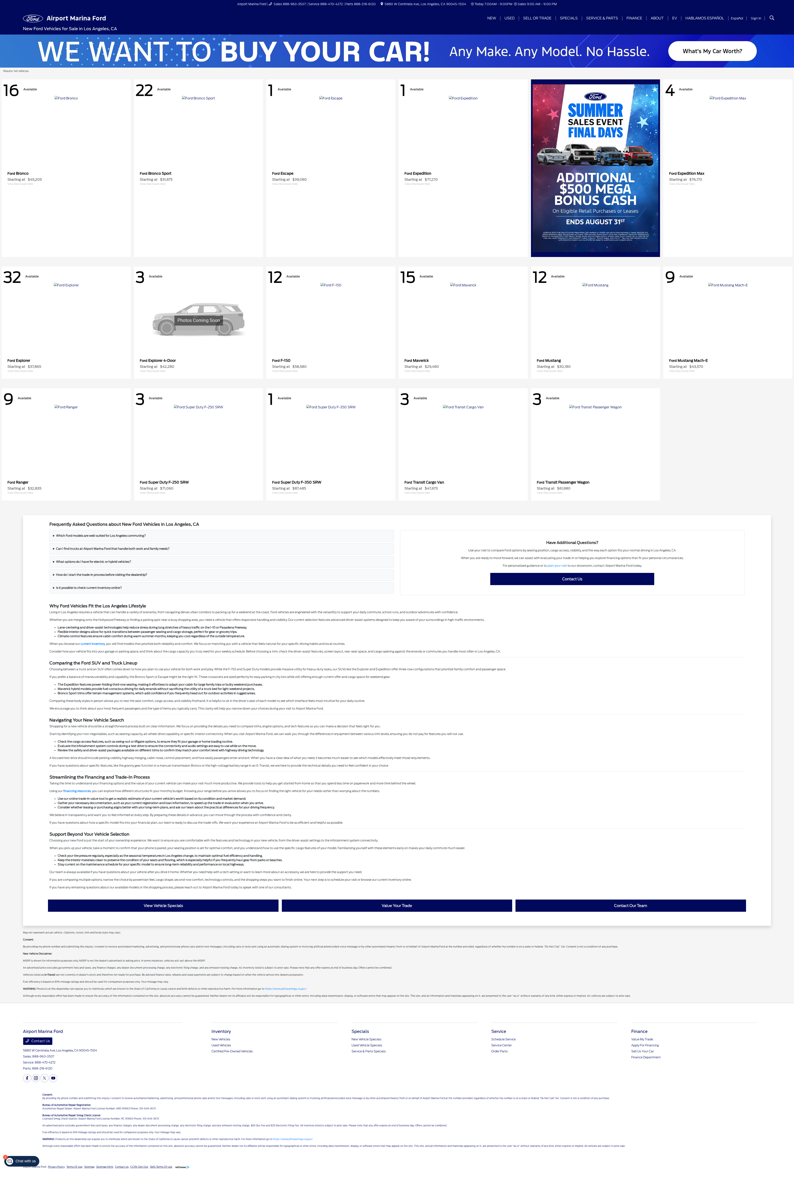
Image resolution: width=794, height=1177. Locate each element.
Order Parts (499, 1051)
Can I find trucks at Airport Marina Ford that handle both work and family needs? (113, 548)
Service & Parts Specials (369, 1051)
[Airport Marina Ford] (64, 18)
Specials (360, 1031)
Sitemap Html (104, 1166)
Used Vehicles (221, 1045)
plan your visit (557, 565)
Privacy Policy (56, 1166)
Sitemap (89, 1166)
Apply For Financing (645, 1045)
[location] (382, 4)
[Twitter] (44, 1078)
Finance (639, 1031)
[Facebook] (27, 1078)
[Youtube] (53, 1078)
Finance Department (646, 1057)
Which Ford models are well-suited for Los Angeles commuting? (101, 535)
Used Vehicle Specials (367, 1045)
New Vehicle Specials (366, 1039)
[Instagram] (36, 1078)
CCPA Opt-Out (139, 1166)
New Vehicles (221, 1039)
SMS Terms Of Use (161, 1166)
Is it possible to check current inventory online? (89, 587)
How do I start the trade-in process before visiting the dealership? (101, 574)
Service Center (501, 1045)
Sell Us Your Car (642, 1051)
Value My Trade (642, 1039)
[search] (772, 18)
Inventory (221, 1031)
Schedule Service (503, 1039)
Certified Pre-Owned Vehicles (232, 1051)
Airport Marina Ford (34, 1166)
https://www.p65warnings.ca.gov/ (286, 988)
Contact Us (40, 1041)
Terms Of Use (74, 1166)
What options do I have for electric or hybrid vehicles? (93, 561)
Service (498, 1031)
